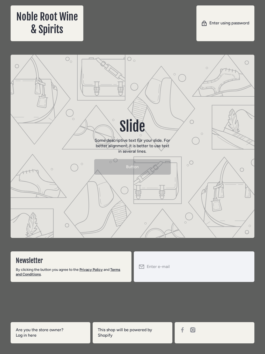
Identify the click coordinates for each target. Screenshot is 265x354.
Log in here (26, 335)
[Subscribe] (247, 266)
